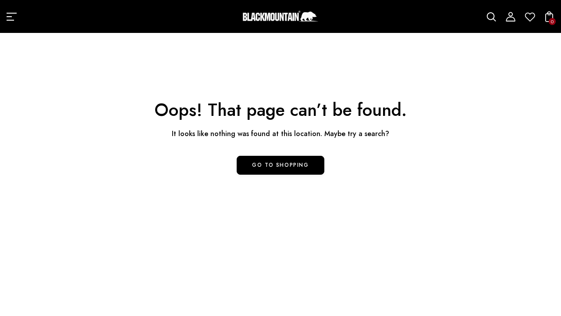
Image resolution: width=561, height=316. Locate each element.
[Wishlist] (530, 19)
